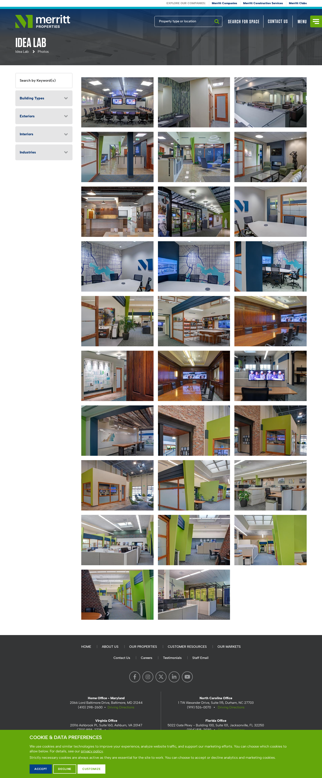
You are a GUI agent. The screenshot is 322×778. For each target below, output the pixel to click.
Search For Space (244, 21)
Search (217, 26)
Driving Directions (121, 707)
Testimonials (172, 658)
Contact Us (278, 21)
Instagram (147, 676)
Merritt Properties (42, 21)
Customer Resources (187, 647)
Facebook (134, 676)
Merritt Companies (224, 3)
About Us (110, 647)
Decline (64, 769)
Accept (40, 769)
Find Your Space (140, 20)
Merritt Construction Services (263, 3)
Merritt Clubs (298, 3)
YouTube (187, 676)
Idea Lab (22, 51)
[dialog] (161, 754)
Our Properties (143, 647)
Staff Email (200, 658)
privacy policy (92, 751)
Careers (146, 658)
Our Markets (229, 647)
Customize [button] (91, 769)
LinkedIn (174, 676)
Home (86, 647)
